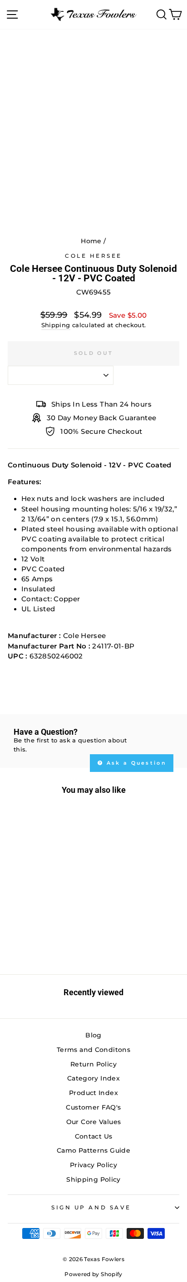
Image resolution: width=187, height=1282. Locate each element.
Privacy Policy (93, 1165)
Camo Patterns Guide (93, 1150)
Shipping (55, 325)
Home (91, 241)
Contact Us (94, 1136)
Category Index (93, 1078)
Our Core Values (93, 1121)
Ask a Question (135, 763)
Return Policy (93, 1064)
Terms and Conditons (93, 1049)
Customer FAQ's (93, 1107)
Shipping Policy (93, 1179)
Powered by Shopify (93, 1274)
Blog (93, 1035)
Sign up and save (91, 1207)
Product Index (93, 1092)
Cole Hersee (93, 256)
